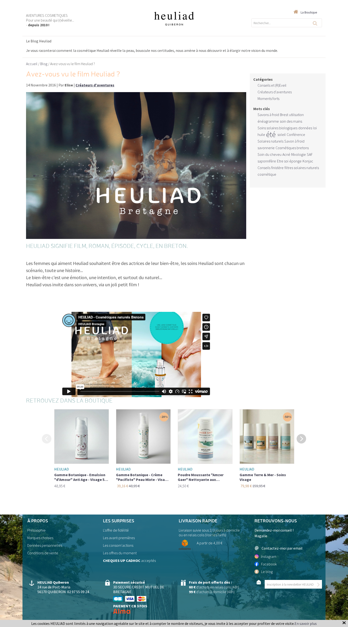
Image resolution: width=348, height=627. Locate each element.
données (305, 127)
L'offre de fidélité (116, 530)
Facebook (269, 564)
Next (301, 438)
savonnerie (266, 147)
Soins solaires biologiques (277, 127)
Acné (286, 154)
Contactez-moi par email (282, 548)
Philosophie (36, 530)
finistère (277, 167)
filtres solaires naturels (302, 167)
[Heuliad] (174, 18)
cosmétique (267, 174)
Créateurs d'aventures (275, 92)
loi (315, 127)
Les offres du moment (120, 553)
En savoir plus (305, 623)
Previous (46, 438)
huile (261, 134)
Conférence (296, 134)
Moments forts (268, 98)
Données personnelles (44, 545)
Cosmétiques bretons (292, 147)
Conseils (264, 167)
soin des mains (291, 121)
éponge (295, 161)
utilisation (296, 114)
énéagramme (268, 121)
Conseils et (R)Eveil (272, 85)
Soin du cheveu (269, 154)
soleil (281, 134)
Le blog (267, 571)
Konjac (308, 161)
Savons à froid (268, 114)
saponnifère (267, 161)
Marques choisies (40, 537)
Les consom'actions (118, 545)
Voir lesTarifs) (216, 535)
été (271, 134)
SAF (309, 154)
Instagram (268, 556)
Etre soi (282, 161)
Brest (284, 114)
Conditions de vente (42, 553)
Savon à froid (294, 141)
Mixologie (298, 154)
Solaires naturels (270, 141)
